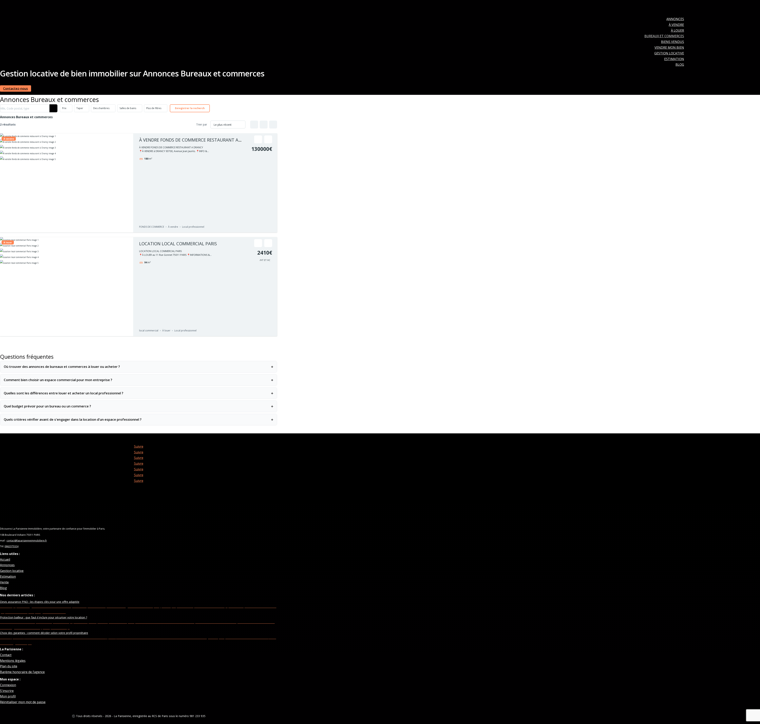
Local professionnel (193, 226)
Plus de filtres (153, 108)
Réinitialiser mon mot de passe (23, 702)
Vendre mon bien (669, 47)
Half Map (273, 124)
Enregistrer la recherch (190, 108)
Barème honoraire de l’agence (22, 672)
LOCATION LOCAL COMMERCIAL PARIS (178, 243)
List (264, 124)
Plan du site (8, 666)
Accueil (5, 559)
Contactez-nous (15, 88)
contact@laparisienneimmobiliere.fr (27, 540)
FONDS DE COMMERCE (151, 226)
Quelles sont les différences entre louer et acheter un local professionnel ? (138, 393)
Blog (679, 64)
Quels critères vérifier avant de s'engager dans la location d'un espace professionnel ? (138, 419)
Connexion (8, 685)
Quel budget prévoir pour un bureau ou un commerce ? (138, 406)
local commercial (148, 330)
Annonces (675, 19)
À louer (677, 30)
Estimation (674, 59)
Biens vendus (672, 42)
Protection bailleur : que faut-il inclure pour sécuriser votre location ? (43, 617)
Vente (4, 582)
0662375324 (11, 546)
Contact (5, 655)
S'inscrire (7, 691)
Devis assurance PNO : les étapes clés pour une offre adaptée (39, 602)
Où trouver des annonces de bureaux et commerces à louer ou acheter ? (138, 366)
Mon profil (8, 696)
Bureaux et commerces (664, 36)
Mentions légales (13, 660)
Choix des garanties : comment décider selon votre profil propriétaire (44, 633)
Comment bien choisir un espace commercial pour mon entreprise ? (138, 380)
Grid (254, 124)
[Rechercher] (53, 108)
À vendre (676, 25)
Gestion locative (669, 53)
